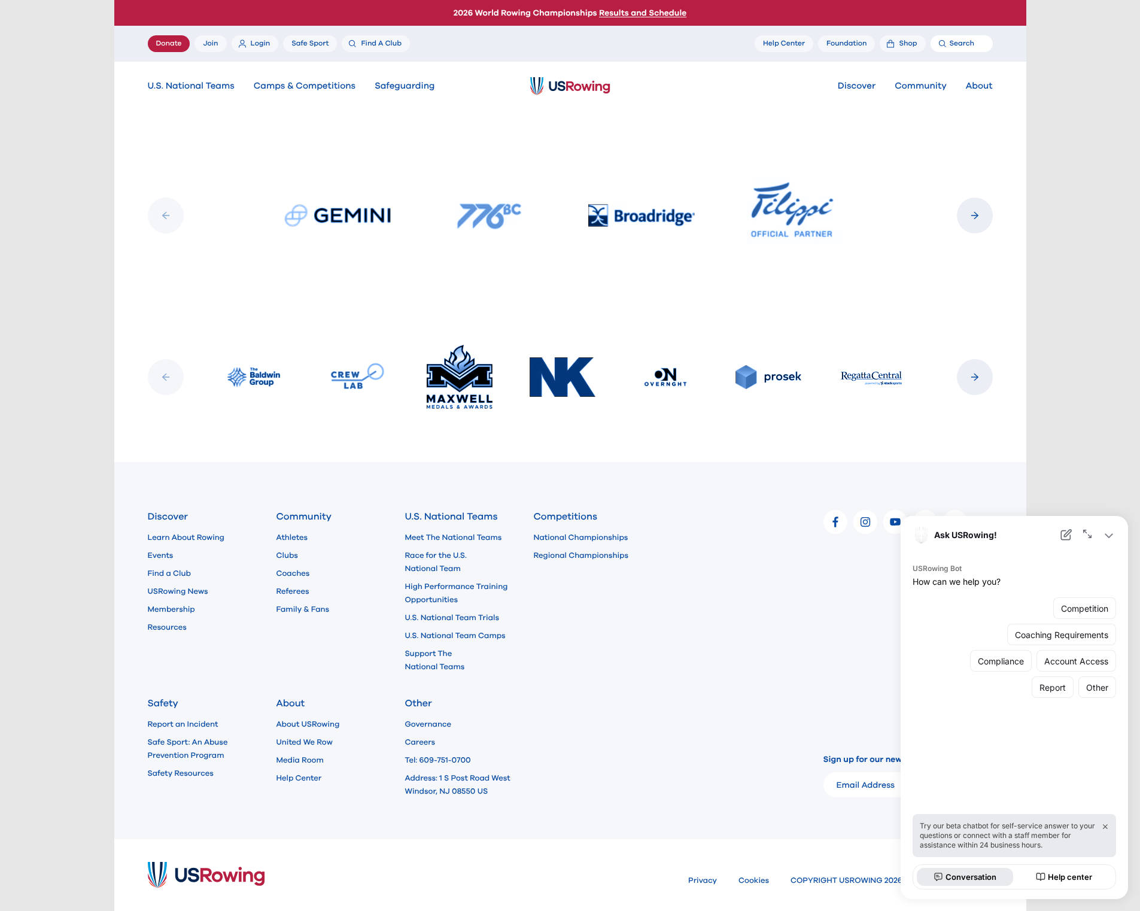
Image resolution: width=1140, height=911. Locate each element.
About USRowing (308, 724)
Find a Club (169, 573)
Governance (428, 724)
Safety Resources (181, 773)
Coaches (293, 573)
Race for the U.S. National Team (436, 562)
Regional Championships (581, 555)
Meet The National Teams (453, 537)
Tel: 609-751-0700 (438, 760)
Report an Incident (183, 724)
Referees (292, 591)
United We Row (304, 742)
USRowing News (178, 591)
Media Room (300, 760)
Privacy (702, 880)
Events (161, 555)
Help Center (299, 778)
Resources (167, 627)
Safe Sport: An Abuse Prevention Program (188, 749)
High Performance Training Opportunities (456, 593)
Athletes (292, 537)
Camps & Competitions (304, 86)
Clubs (287, 555)
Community (921, 86)
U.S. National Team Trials (452, 617)
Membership (171, 609)
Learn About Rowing (186, 537)
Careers (420, 742)
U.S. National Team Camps (455, 635)
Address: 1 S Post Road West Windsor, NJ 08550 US (457, 785)
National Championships (581, 537)
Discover (856, 86)
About (979, 86)
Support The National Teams (435, 660)
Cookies (753, 880)
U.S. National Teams (191, 86)
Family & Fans (303, 609)
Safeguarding (404, 86)
